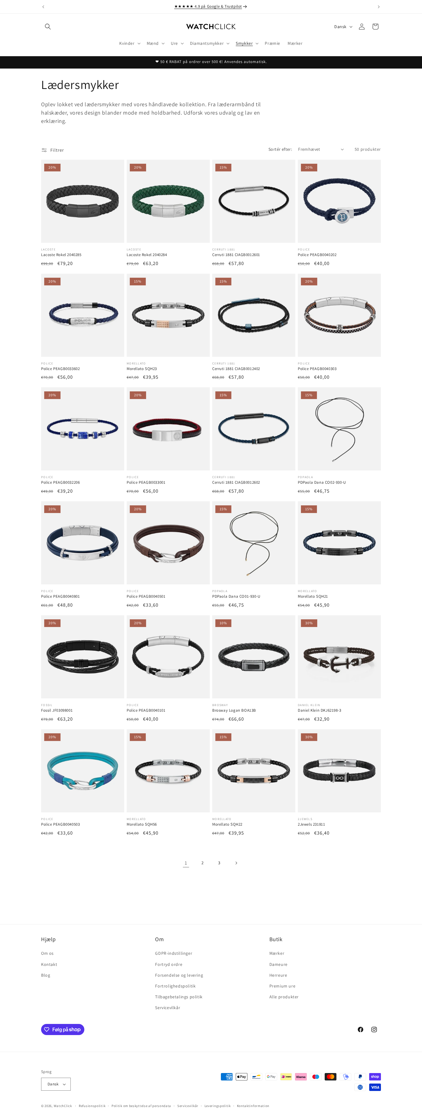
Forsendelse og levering (179, 975)
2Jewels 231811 (311, 824)
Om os (47, 953)
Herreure (278, 975)
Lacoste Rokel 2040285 (61, 254)
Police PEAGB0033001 (146, 482)
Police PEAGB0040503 (60, 824)
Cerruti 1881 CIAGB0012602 (236, 482)
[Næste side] (236, 863)
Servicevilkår (167, 1007)
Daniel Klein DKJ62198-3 (319, 710)
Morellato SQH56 (142, 824)
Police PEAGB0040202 (317, 254)
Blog (45, 975)
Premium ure (282, 986)
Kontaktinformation (253, 1106)
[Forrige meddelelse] (43, 7)
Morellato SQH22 (227, 824)
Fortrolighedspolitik (175, 986)
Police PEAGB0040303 (317, 368)
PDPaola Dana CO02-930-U (322, 482)
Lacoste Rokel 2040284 (147, 254)
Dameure (278, 964)
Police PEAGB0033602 (60, 368)
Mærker (277, 953)
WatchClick (63, 1106)
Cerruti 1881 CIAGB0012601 (236, 254)
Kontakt (49, 964)
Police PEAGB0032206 (60, 482)
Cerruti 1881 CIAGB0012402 (236, 368)
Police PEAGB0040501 (146, 596)
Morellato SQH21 (313, 596)
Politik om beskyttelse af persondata (141, 1106)
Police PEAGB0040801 (60, 596)
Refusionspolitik (92, 1106)
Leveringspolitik (218, 1106)
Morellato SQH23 (142, 368)
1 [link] (186, 863)
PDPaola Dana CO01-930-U (236, 596)
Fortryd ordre (168, 964)
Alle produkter (284, 997)
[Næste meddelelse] (379, 7)
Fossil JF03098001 (57, 710)
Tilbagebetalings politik (178, 997)
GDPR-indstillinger (173, 953)
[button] (48, 26)
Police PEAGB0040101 (146, 710)
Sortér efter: (280, 149)
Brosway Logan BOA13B (234, 710)
